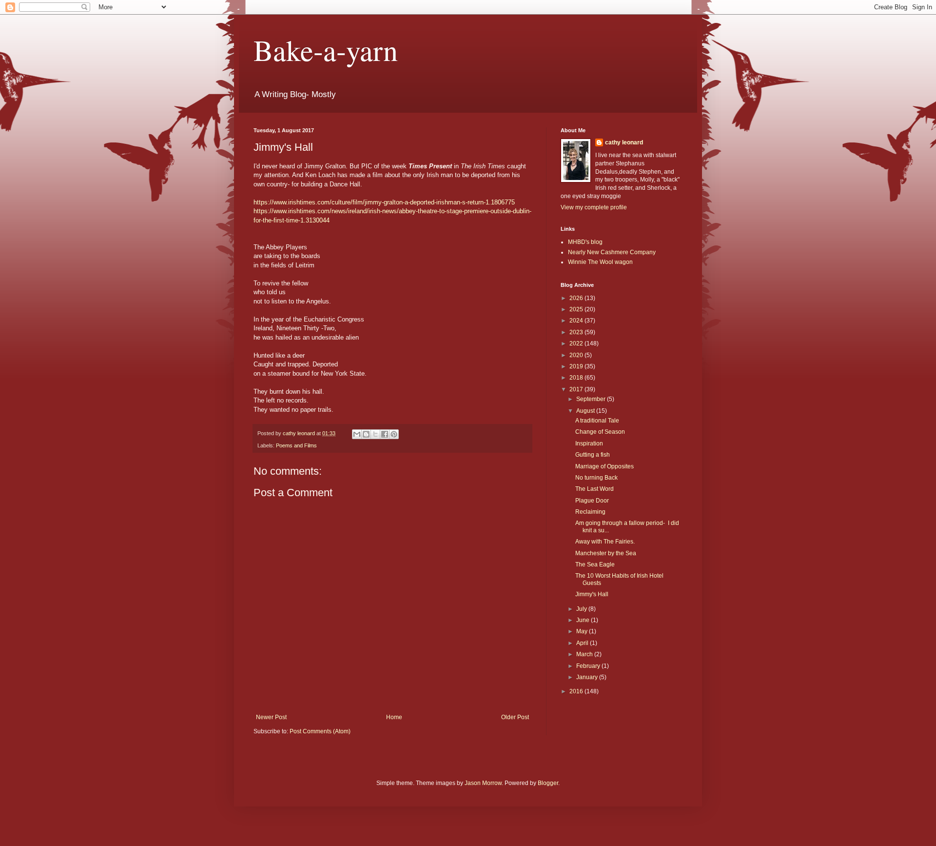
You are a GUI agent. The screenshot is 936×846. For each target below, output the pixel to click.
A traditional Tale (597, 420)
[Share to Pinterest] (394, 434)
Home (394, 717)
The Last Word (594, 488)
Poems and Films (296, 445)
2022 (577, 343)
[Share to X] (375, 434)
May (582, 631)
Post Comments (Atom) (320, 731)
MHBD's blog (585, 242)
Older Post (515, 717)
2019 (577, 366)
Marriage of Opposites (604, 466)
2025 (577, 309)
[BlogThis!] (366, 434)
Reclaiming (590, 511)
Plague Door (592, 500)
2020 (577, 355)
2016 (577, 691)
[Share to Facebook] (385, 434)
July (582, 608)
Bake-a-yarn (326, 49)
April (583, 643)
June (583, 620)
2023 (577, 332)
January (587, 677)
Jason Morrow (483, 783)
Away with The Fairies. (605, 541)
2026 (577, 298)
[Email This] (357, 434)
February (589, 666)
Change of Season (600, 431)
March (585, 654)
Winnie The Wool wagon (600, 262)
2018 (577, 377)
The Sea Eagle (595, 564)
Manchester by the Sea (605, 553)
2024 (577, 320)
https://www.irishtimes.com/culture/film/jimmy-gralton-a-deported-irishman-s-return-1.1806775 (384, 202)
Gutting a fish (592, 454)
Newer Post (271, 717)
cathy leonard (624, 142)
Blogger (548, 783)
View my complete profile (594, 207)
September (591, 399)
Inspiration (589, 443)
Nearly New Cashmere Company (612, 252)
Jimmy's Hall (591, 594)
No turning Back (596, 477)
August (586, 410)
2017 (577, 389)
